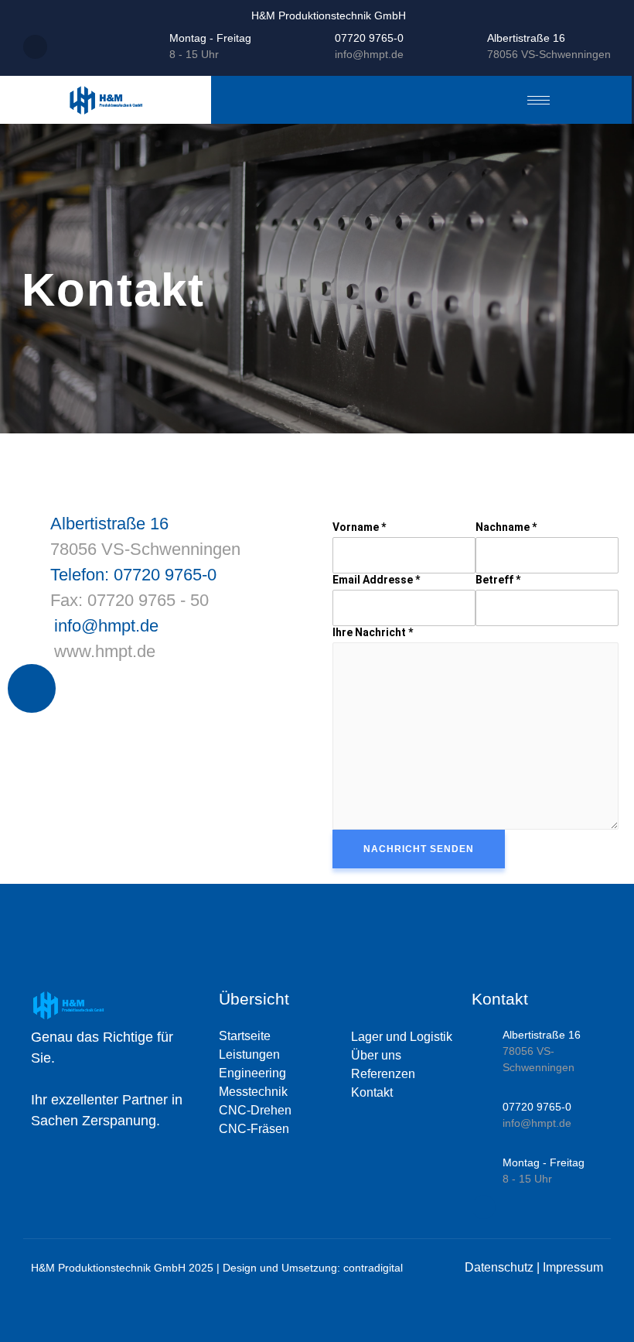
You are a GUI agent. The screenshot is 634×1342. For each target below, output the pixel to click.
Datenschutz (499, 1267)
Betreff (498, 579)
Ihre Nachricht (372, 632)
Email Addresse (376, 579)
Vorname (359, 527)
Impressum (573, 1267)
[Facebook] (35, 47)
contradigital (373, 1268)
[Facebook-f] (32, 688)
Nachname (506, 527)
